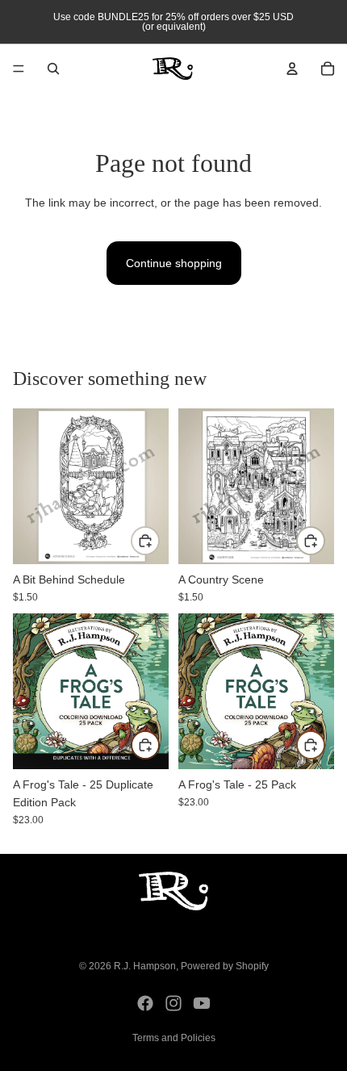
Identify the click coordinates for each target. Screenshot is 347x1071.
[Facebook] (145, 1003)
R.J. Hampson (145, 966)
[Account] (292, 68)
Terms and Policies (173, 1038)
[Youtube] (201, 1003)
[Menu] (18, 68)
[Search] (53, 68)
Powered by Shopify (225, 966)
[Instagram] (173, 1003)
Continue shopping (174, 263)
